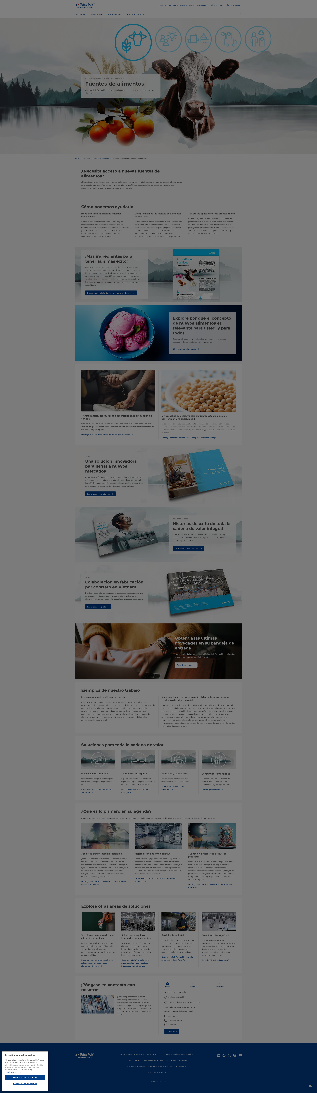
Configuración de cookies (25, 1084)
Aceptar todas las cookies (25, 1077)
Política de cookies (13, 1072)
